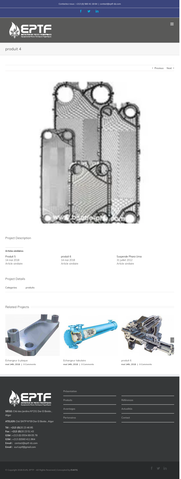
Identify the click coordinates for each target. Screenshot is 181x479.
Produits (67, 400)
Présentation (70, 391)
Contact (125, 417)
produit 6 (66, 256)
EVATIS (74, 470)
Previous (159, 68)
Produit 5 (10, 256)
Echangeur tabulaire (74, 360)
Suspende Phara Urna (129, 256)
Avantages (69, 408)
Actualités (126, 408)
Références (127, 400)
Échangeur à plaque (16, 360)
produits (30, 287)
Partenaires (69, 417)
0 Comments (29, 364)
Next (169, 68)
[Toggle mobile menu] (172, 24)
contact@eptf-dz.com (110, 3)
